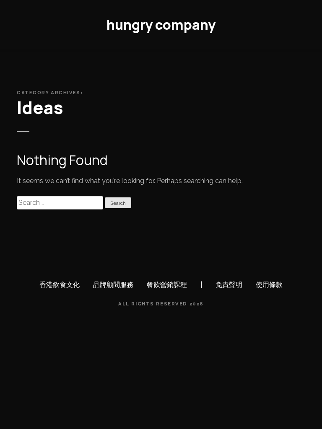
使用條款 (269, 285)
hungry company (161, 25)
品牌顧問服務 (113, 285)
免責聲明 (229, 285)
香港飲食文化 (59, 285)
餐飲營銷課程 (167, 285)
